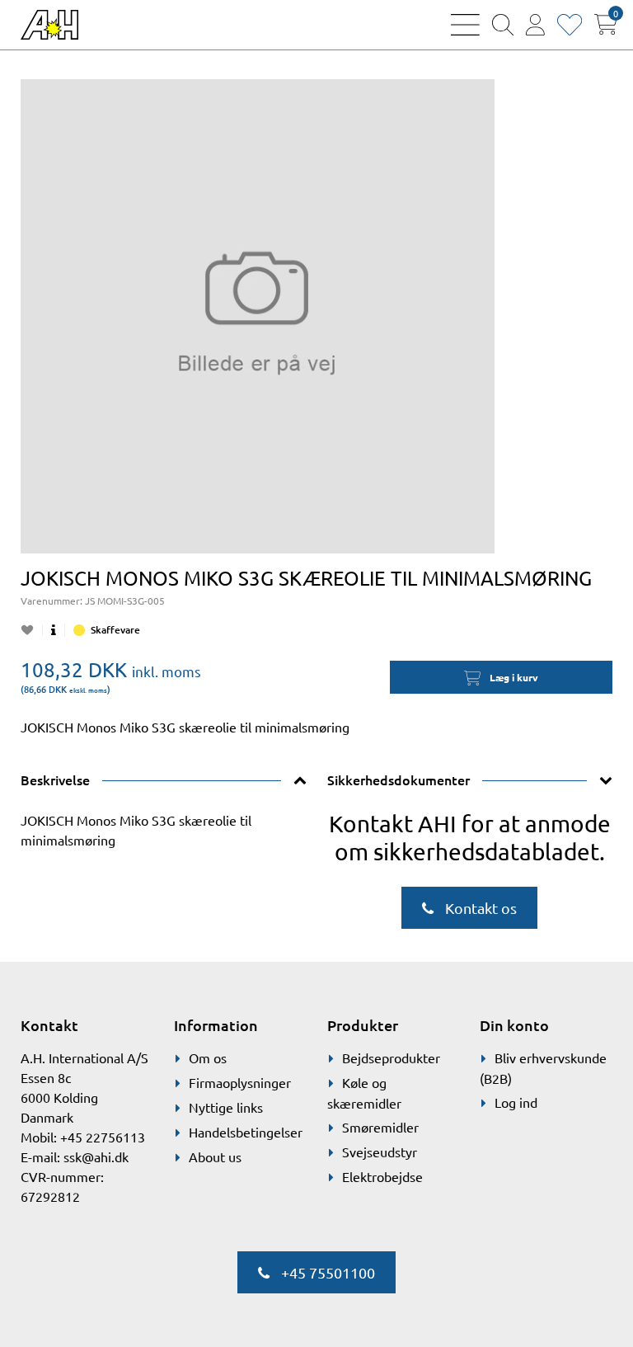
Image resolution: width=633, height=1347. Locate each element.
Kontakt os (479, 907)
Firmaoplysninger (240, 1082)
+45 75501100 (326, 1272)
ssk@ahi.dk (96, 1156)
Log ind (516, 1102)
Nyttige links (226, 1107)
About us (215, 1156)
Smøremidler (380, 1127)
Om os (208, 1057)
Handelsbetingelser (245, 1131)
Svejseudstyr (379, 1151)
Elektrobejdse (382, 1176)
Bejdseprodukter (391, 1057)
